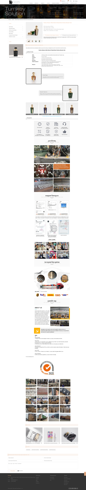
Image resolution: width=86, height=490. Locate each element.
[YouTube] (69, 488)
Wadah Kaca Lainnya (12, 36)
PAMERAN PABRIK (55, 3)
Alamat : (9, 477)
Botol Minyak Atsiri (66, 481)
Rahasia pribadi (21, 470)
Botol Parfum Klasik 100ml (44, 449)
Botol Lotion (65, 484)
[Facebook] (72, 488)
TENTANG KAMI (73, 3)
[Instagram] (77, 488)
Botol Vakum (11, 33)
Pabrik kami (27, 378)
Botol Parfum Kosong (52, 449)
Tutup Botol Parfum (12, 28)
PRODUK (36, 3)
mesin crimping (11, 31)
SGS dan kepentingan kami (30, 356)
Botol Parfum (11, 26)
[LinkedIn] (74, 488)
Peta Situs (37, 478)
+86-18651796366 (13, 481)
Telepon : (9, 481)
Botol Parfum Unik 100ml (35, 449)
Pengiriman (37, 477)
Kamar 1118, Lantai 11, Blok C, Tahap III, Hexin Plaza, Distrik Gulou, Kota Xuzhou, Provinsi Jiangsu (23, 478)
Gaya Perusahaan (52, 478)
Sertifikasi (37, 481)
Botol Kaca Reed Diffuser (67, 478)
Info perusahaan (52, 477)
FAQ (50, 480)
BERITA (42, 3)
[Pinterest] (75, 488)
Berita (36, 480)
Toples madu (65, 480)
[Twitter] (70, 488)
